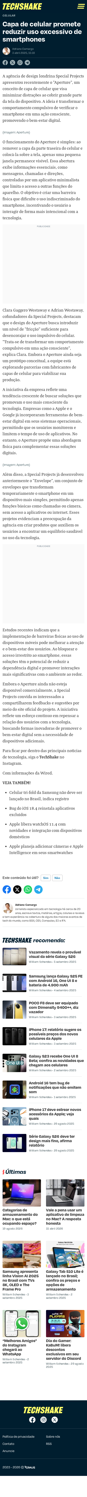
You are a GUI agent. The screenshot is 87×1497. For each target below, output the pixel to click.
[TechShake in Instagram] (43, 1420)
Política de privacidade (18, 1436)
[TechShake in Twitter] (55, 1420)
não (57, 878)
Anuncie (8, 1451)
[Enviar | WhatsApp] (20, 62)
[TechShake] (22, 6)
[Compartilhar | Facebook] (5, 62)
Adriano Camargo (26, 904)
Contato (8, 1443)
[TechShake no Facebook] (32, 1420)
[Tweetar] (12, 62)
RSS (49, 1443)
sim (45, 878)
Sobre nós (53, 1436)
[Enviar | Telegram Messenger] (27, 62)
